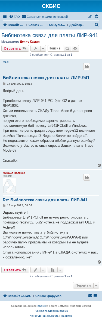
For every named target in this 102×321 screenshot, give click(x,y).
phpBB (42, 305)
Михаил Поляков (14, 172)
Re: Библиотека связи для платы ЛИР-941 (45, 200)
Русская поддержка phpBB (51, 310)
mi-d (5, 61)
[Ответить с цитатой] (86, 66)
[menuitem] (14, 16)
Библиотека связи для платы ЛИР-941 (49, 35)
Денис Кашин (30, 41)
